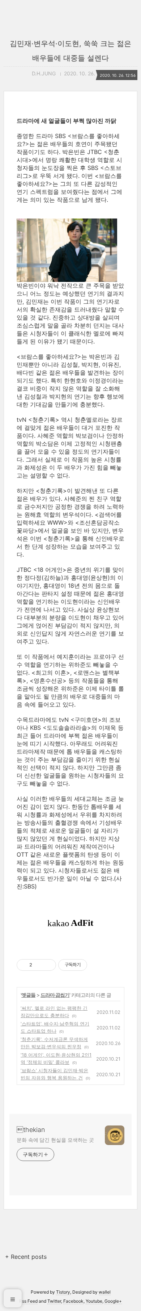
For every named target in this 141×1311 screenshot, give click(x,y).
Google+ (113, 1301)
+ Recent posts (26, 1256)
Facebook (73, 1301)
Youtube (94, 1301)
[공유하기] (38, 965)
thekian (31, 1129)
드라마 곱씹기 (54, 995)
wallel (105, 1292)
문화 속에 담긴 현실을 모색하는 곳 (55, 1140)
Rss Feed (28, 1301)
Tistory (63, 1292)
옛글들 (28, 995)
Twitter (54, 1301)
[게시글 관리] (47, 965)
